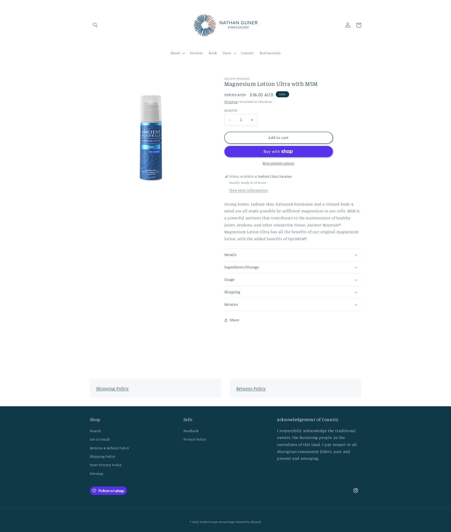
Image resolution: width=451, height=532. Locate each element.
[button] (95, 25)
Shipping (230, 101)
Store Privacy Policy (106, 465)
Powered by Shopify (248, 522)
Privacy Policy (194, 439)
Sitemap (96, 473)
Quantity (230, 110)
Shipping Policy (112, 388)
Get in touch (100, 439)
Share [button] (234, 320)
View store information (248, 190)
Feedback (191, 431)
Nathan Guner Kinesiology (217, 522)
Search (95, 431)
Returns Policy (251, 388)
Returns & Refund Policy (109, 448)
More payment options (279, 163)
